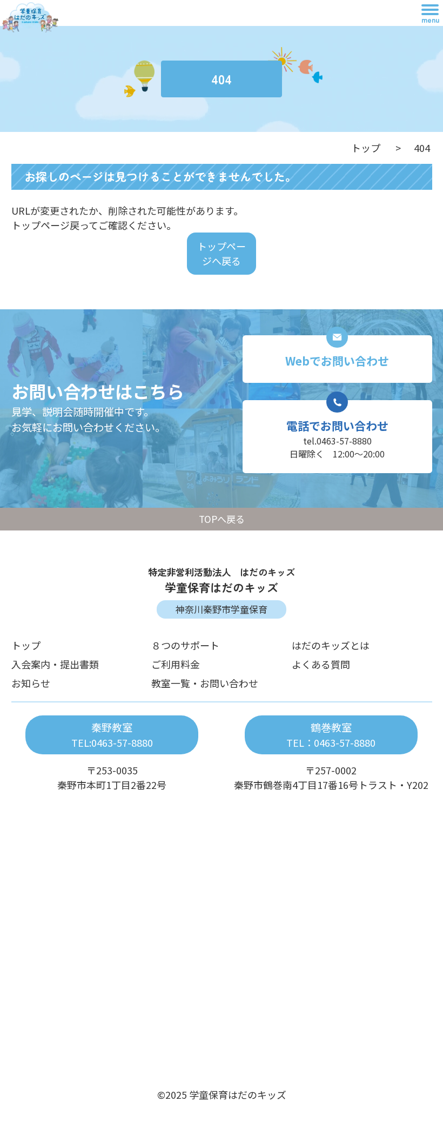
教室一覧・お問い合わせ (204, 683)
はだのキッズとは (331, 645)
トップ (365, 148)
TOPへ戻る (222, 519)
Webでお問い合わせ (337, 361)
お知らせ (30, 683)
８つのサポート (185, 645)
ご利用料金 (175, 664)
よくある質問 (321, 664)
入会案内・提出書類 (55, 664)
